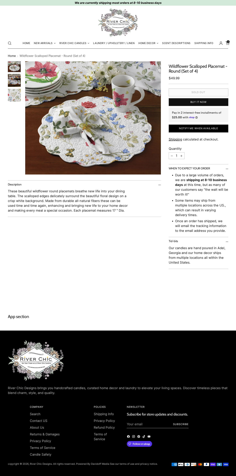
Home (12, 55)
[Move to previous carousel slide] (218, 297)
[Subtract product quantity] (172, 156)
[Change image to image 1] (14, 66)
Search (35, 414)
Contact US (38, 421)
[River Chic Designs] (118, 23)
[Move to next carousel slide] (225, 296)
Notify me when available (198, 128)
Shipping (175, 139)
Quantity (175, 149)
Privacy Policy (40, 441)
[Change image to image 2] (14, 80)
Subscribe (181, 424)
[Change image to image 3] (14, 95)
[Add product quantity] (181, 156)
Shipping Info (104, 414)
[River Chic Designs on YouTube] (149, 437)
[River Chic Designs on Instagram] (134, 437)
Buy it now (198, 102)
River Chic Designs (41, 463)
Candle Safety (40, 454)
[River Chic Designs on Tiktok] (144, 437)
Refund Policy (104, 427)
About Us (37, 427)
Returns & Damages (45, 434)
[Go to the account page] (219, 43)
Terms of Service (42, 448)
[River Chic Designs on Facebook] (129, 437)
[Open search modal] (9, 43)
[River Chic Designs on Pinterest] (139, 437)
